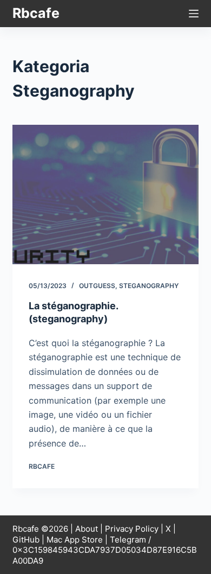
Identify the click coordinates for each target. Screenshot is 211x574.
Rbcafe (36, 13)
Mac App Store (75, 539)
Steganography (149, 286)
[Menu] (194, 13)
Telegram (128, 539)
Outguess (97, 286)
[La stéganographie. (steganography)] (105, 194)
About (86, 529)
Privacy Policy (132, 529)
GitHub (25, 539)
